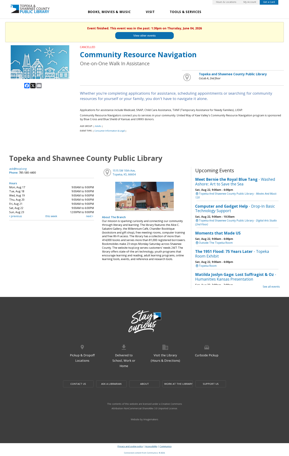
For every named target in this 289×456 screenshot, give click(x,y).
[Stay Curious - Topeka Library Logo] (144, 322)
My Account (249, 2)
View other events (144, 35)
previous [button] (16, 216)
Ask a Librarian (111, 383)
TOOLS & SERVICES (185, 12)
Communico (166, 446)
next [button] (89, 216)
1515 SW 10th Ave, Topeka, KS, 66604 (124, 172)
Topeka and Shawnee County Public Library (233, 74)
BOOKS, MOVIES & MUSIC (109, 12)
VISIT (150, 12)
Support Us (211, 383)
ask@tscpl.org (18, 169)
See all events (271, 286)
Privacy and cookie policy (130, 446)
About (144, 383)
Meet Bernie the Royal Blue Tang (235, 182)
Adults (98, 126)
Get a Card (269, 2)
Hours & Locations (226, 2)
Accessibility (151, 446)
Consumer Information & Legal (109, 130)
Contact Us (78, 383)
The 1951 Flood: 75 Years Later (232, 254)
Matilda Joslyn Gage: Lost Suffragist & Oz (235, 277)
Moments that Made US (218, 233)
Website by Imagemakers (144, 419)
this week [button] (51, 216)
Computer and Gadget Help (235, 208)
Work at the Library (178, 383)
